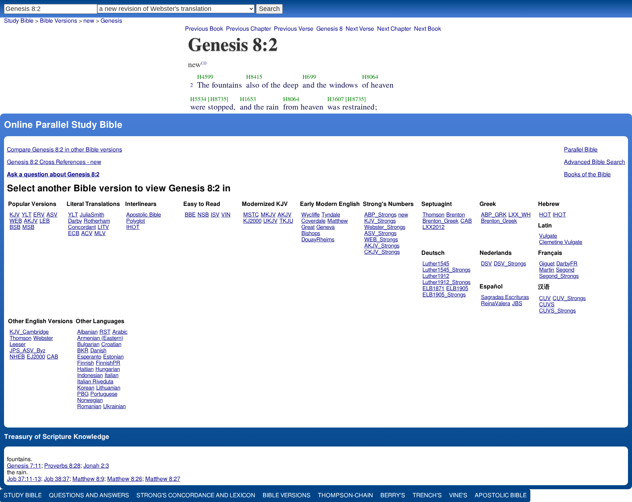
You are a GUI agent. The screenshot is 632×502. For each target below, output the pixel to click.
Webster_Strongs (384, 227)
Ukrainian (114, 406)
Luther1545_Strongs (446, 270)
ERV (39, 215)
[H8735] (218, 99)
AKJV (31, 221)
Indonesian (90, 375)
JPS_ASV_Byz (27, 350)
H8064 (370, 77)
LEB (45, 221)
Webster (43, 338)
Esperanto (89, 357)
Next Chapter (394, 29)
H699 (309, 77)
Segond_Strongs (559, 276)
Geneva (325, 227)
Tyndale (330, 215)
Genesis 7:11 (24, 466)
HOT (545, 215)
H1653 (248, 99)
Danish (98, 350)
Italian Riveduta (95, 381)
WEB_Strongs (381, 239)
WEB (16, 221)
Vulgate (548, 236)
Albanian (87, 332)
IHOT (132, 227)
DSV (486, 264)
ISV (215, 215)
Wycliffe (310, 215)
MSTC (251, 215)
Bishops (310, 233)
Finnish (85, 363)
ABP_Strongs (380, 215)
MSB (28, 227)
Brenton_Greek (440, 221)
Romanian (89, 406)
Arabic (120, 332)
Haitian (85, 369)
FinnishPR (108, 363)
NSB (203, 215)
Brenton (455, 215)
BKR (83, 350)
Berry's (392, 495)
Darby (75, 221)
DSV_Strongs (510, 264)
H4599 (205, 77)
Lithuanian (108, 388)
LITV (103, 227)
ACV (87, 233)
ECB (73, 233)
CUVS (546, 304)
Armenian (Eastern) (100, 338)
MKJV (268, 215)
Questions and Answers (89, 495)
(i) (203, 62)
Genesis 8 (329, 29)
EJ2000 (36, 357)
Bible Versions (58, 21)
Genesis (111, 21)
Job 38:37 (56, 479)
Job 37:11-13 (24, 479)
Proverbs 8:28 (62, 466)
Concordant (82, 227)
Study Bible (19, 21)
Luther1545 (435, 264)
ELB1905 (457, 288)
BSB (15, 227)
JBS (517, 303)
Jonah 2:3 (96, 466)
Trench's (427, 495)
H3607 (335, 99)
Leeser (18, 344)
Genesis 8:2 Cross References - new (54, 162)
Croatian (111, 344)
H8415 (254, 77)
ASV (51, 215)
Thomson (433, 215)
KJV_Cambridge (29, 332)
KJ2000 (252, 221)
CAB (466, 221)
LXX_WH (519, 215)
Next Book (427, 29)
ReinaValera (495, 303)
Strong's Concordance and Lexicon (195, 495)
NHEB (17, 357)
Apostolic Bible (501, 495)
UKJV (270, 221)
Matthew (337, 221)
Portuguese (103, 394)
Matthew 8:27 (162, 479)
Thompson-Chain (345, 495)
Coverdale (313, 221)
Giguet (546, 264)
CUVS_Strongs (557, 311)
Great (308, 227)
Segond (565, 270)
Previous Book (204, 29)
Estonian (113, 357)
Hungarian (107, 369)
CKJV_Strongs (382, 252)
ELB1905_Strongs (444, 295)
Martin (546, 270)
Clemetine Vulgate (560, 242)
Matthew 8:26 (124, 479)
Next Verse (360, 29)
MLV (100, 233)
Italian (111, 375)
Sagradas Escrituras (505, 297)
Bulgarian (88, 344)
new (403, 215)
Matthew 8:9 (88, 479)
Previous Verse (293, 29)
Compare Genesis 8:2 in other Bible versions (64, 150)
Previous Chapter (248, 29)
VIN (225, 215)
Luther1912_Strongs (446, 282)
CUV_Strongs (569, 298)
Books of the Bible (587, 174)
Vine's (458, 495)
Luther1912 (435, 276)
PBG (83, 394)
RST (104, 332)
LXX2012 (433, 227)
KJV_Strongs (380, 221)
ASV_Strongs (380, 233)
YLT (26, 215)
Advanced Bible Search (594, 162)
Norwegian (90, 400)
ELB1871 (433, 288)
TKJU (286, 221)
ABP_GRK (494, 215)
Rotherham (97, 221)
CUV (545, 298)
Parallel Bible (581, 150)
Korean (85, 388)
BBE (190, 215)
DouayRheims (317, 239)
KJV (15, 215)
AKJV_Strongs (381, 246)
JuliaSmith (92, 215)
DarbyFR (567, 264)
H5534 (198, 99)
